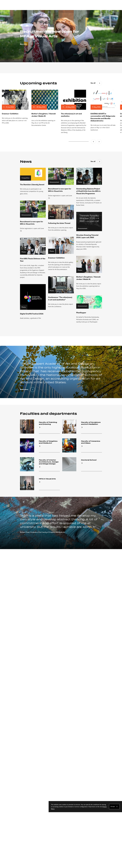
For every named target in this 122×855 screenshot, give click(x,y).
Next (99, 141)
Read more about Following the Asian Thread (61, 218)
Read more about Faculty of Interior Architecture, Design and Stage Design (40, 464)
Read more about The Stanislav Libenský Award (33, 181)
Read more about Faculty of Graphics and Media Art (40, 445)
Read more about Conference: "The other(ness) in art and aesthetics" (61, 292)
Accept (113, 806)
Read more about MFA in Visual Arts (40, 483)
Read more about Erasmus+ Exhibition (15, 107)
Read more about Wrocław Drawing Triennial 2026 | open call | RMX (89, 231)
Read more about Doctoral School (82, 464)
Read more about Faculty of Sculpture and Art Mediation (82, 427)
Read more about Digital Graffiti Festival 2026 (33, 301)
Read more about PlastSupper (89, 309)
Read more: (24, 389)
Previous (93, 141)
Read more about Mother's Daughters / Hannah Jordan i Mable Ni (44, 108)
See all (93, 83)
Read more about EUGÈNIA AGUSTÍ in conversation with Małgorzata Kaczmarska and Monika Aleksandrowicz (104, 110)
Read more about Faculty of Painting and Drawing (40, 427)
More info (23, 44)
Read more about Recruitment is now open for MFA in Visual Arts (61, 183)
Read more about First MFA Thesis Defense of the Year (33, 258)
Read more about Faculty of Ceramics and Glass (82, 445)
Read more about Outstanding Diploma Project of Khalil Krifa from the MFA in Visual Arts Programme (89, 187)
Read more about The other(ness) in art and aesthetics (74, 111)
